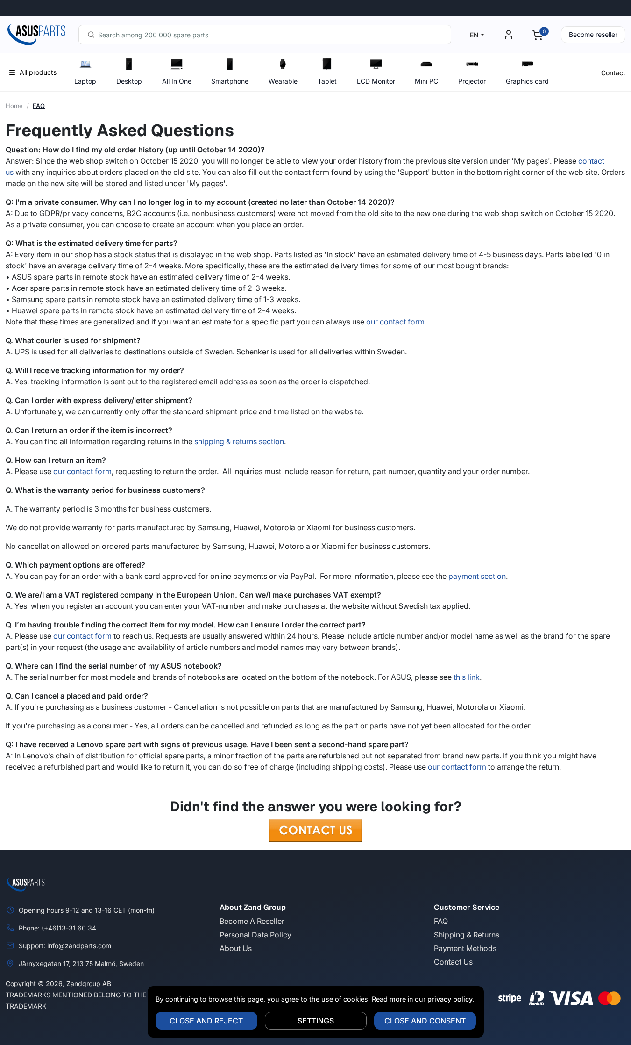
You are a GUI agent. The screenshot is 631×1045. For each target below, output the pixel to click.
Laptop (85, 81)
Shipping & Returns (466, 934)
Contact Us (453, 961)
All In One (176, 81)
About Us (236, 948)
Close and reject (206, 1020)
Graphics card (527, 81)
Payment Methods (465, 948)
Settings (316, 1020)
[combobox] (264, 34)
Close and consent (425, 1020)
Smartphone (229, 81)
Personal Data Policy (255, 934)
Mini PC (426, 81)
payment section (477, 576)
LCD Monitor (376, 81)
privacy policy (450, 999)
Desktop (129, 81)
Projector (472, 81)
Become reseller (593, 34)
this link (467, 677)
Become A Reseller (252, 921)
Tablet (327, 81)
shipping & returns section (239, 441)
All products (38, 72)
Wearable (283, 81)
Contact (613, 73)
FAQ (441, 921)
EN (474, 35)
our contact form (395, 321)
